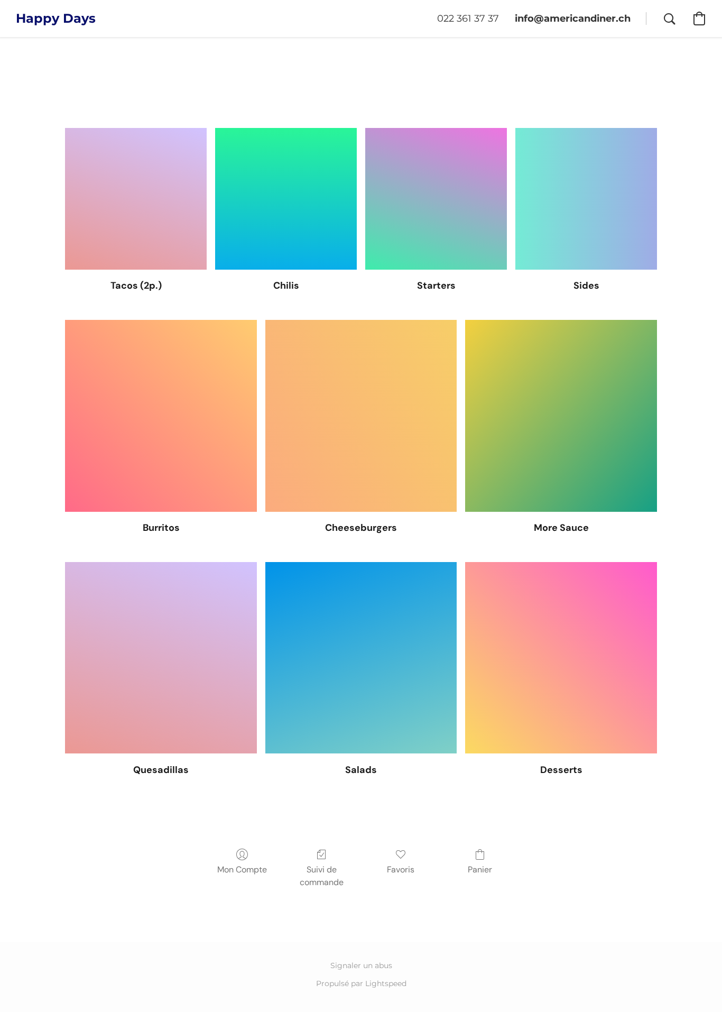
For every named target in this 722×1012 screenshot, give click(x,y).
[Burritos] (161, 416)
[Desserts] (561, 658)
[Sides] (586, 199)
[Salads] (361, 658)
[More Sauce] (561, 416)
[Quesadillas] (161, 658)
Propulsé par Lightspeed (361, 983)
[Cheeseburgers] (361, 416)
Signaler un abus (361, 965)
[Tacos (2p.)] (136, 199)
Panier (480, 869)
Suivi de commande (322, 876)
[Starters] (436, 199)
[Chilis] (286, 199)
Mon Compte (242, 869)
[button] (56, 18)
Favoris (400, 869)
